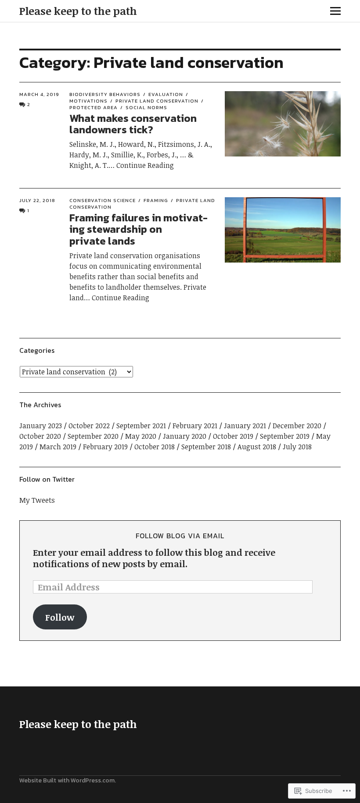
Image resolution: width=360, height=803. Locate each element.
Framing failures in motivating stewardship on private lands (138, 229)
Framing (156, 200)
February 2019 (105, 446)
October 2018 (154, 446)
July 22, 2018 (37, 200)
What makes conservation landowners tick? (133, 123)
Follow (59, 617)
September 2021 (141, 425)
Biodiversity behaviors (104, 94)
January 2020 (184, 436)
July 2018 (297, 446)
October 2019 (233, 436)
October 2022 (89, 425)
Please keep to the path (78, 11)
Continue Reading (145, 165)
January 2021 (245, 425)
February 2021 (195, 425)
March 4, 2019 (39, 94)
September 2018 (206, 446)
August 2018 (257, 446)
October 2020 (40, 436)
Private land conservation (156, 100)
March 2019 (58, 446)
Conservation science (102, 200)
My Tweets (37, 500)
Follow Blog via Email (180, 535)
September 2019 (285, 436)
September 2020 (93, 436)
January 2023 (40, 425)
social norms (146, 107)
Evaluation (165, 94)
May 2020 (140, 436)
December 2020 (297, 425)
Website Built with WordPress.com (67, 780)
